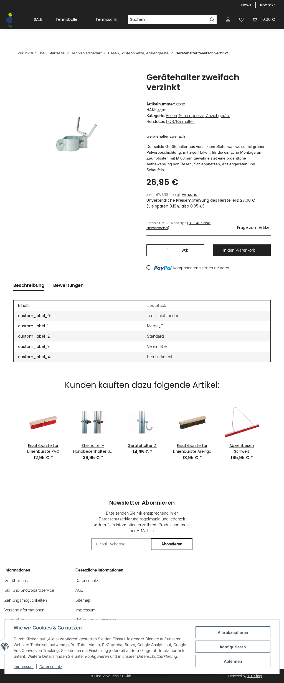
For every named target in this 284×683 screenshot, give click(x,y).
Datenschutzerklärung (119, 519)
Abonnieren (171, 544)
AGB (79, 590)
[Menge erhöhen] (198, 250)
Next (273, 423)
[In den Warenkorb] (17, 69)
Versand (189, 194)
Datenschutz (50, 666)
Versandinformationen (24, 610)
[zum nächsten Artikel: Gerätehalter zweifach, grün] (265, 53)
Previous (11, 423)
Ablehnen (233, 661)
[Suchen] (212, 19)
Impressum (24, 666)
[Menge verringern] (153, 250)
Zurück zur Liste (31, 53)
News (246, 5)
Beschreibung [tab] (28, 285)
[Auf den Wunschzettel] (126, 83)
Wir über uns (16, 580)
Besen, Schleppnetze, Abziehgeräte (198, 115)
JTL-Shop (254, 676)
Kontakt (267, 5)
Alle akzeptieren (233, 632)
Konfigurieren (233, 646)
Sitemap (83, 600)
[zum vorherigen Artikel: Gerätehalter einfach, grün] (253, 53)
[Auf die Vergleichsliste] (111, 83)
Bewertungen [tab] (68, 285)
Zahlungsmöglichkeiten (25, 600)
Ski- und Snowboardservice (29, 590)
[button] (228, 19)
